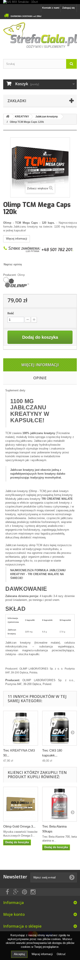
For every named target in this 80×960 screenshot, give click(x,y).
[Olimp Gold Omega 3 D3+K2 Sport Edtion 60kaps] (20, 804)
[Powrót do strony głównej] (8, 116)
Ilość (10, 313)
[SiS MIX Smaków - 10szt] (40, 2)
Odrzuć (61, 954)
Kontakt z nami (50, 7)
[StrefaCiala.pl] (40, 35)
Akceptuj (19, 954)
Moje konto (14, 914)
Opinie (40, 377)
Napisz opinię (13, 264)
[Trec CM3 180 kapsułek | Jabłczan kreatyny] (59, 728)
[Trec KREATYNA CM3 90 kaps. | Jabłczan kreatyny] (20, 728)
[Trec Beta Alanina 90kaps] (59, 804)
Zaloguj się (68, 7)
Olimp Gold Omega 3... (19, 826)
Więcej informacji (16, 238)
